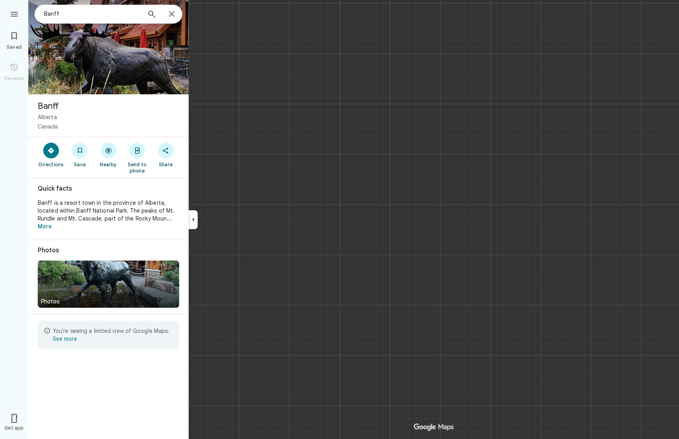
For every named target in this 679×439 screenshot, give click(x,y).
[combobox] (92, 13)
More (45, 226)
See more (65, 338)
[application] (339, 219)
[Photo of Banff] (108, 47)
